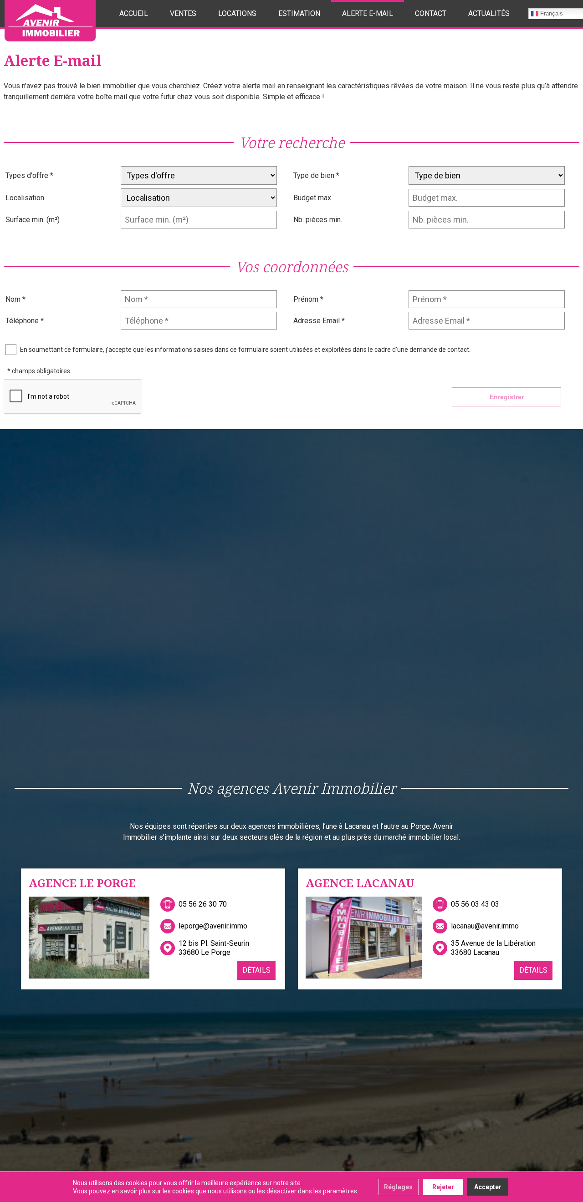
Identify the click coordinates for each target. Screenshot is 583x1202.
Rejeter (443, 1187)
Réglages (398, 1187)
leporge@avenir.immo (213, 926)
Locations (237, 13)
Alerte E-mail (367, 13)
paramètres (340, 1191)
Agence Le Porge (82, 882)
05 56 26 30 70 (203, 904)
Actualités (489, 13)
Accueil (133, 13)
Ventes (183, 13)
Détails (256, 970)
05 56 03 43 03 (475, 904)
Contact (430, 13)
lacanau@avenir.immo (485, 926)
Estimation (299, 13)
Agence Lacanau (360, 882)
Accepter (487, 1187)
